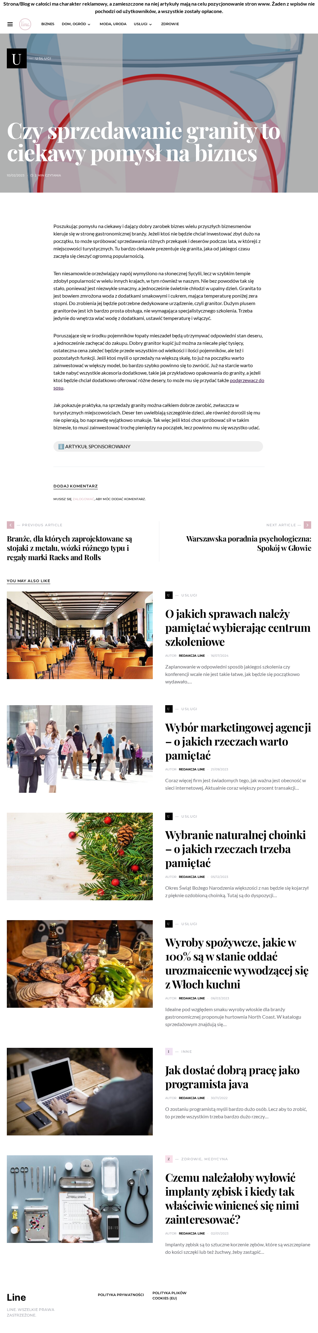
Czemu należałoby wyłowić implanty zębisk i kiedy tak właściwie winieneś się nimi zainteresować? (232, 1198)
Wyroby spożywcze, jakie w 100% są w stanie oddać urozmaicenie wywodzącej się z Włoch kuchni (236, 962)
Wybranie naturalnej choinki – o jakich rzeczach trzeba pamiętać (235, 848)
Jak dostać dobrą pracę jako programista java (232, 1076)
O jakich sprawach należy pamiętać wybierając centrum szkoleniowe (238, 627)
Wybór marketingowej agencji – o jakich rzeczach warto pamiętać (238, 740)
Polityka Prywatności (121, 1295)
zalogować (83, 499)
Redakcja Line (192, 656)
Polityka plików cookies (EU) (169, 1295)
